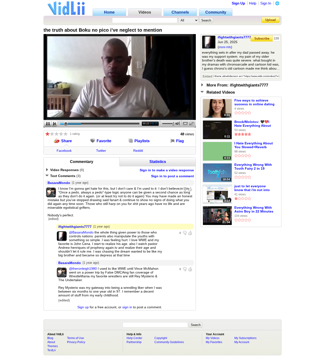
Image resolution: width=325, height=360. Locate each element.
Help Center (134, 338)
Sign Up (238, 3)
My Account (241, 342)
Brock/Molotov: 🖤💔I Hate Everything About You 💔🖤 (252, 124)
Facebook (64, 150)
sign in (127, 307)
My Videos (212, 338)
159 (276, 38)
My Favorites (214, 342)
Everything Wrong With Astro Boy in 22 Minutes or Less (253, 210)
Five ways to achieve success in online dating (254, 102)
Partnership (134, 342)
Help (252, 3)
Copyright (160, 338)
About (51, 342)
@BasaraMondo (81, 232)
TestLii (51, 350)
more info (225, 47)
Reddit (138, 150)
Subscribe (261, 38)
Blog (50, 338)
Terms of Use (75, 338)
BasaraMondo (59, 183)
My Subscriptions (245, 338)
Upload (270, 20)
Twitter (101, 150)
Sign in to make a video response (167, 170)
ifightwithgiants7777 (234, 37)
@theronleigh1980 (83, 268)
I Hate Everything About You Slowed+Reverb (253, 145)
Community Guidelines (169, 342)
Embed (207, 76)
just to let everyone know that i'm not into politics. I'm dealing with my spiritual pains (254, 188)
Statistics (157, 162)
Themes (52, 346)
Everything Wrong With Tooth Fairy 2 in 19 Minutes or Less (253, 167)
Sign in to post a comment (172, 176)
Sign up (83, 307)
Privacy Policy (76, 342)
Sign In (265, 3)
